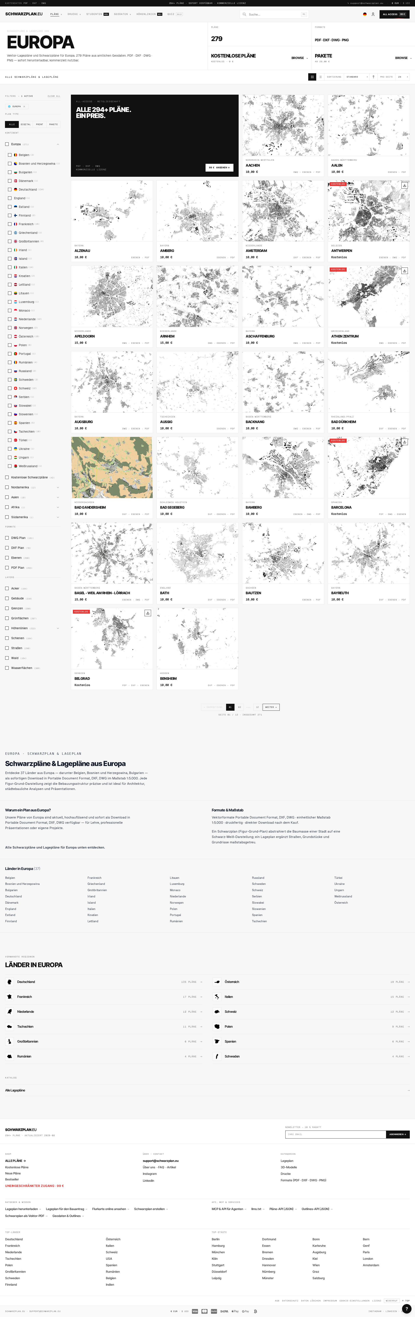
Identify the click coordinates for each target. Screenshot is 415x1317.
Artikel (171, 1167)
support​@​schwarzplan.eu (366, 3)
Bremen (267, 1252)
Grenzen (21, 608)
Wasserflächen (25, 668)
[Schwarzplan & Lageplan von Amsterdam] (283, 221)
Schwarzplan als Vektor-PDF (26, 1216)
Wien (316, 1265)
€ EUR (395, 3)
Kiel (315, 1258)
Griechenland (30, 232)
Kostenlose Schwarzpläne (33, 477)
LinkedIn (148, 1180)
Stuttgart (218, 1265)
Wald (19, 658)
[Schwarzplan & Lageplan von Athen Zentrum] (369, 306)
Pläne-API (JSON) (283, 1209)
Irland (25, 250)
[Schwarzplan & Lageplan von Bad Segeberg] (197, 478)
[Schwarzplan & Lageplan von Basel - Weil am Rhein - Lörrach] (112, 563)
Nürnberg (268, 1271)
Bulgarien (28, 172)
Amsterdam (371, 1265)
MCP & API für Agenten (229, 1209)
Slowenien (28, 414)
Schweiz (28, 388)
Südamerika (22, 517)
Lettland (27, 284)
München (218, 1252)
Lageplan (287, 1161)
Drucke (286, 1173)
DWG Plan (22, 538)
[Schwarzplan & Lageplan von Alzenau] (112, 221)
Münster (268, 1278)
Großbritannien (31, 241)
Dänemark (28, 181)
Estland (26, 207)
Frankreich (29, 224)
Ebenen (20, 557)
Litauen (26, 293)
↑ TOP (406, 1300)
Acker (19, 588)
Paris (366, 1252)
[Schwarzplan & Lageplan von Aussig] (197, 392)
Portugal (27, 353)
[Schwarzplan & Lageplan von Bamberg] (283, 478)
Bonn (316, 1239)
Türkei (25, 440)
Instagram (150, 1173)
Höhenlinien (23, 628)
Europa (20, 144)
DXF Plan (21, 547)
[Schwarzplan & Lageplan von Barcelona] (369, 478)
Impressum (330, 1300)
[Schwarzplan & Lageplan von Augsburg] (112, 392)
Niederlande (30, 319)
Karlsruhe (319, 1245)
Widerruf (392, 1300)
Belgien (26, 155)
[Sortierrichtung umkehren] (374, 77)
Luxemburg (29, 302)
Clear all (54, 96)
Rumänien (28, 362)
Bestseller (12, 1179)
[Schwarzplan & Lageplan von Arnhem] (197, 306)
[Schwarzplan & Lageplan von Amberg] (197, 221)
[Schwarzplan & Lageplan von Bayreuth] (369, 563)
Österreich (29, 336)
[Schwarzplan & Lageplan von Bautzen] (283, 563)
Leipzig (216, 1278)
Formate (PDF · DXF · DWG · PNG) (303, 1180)
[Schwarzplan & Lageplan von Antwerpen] (369, 221)
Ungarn (26, 457)
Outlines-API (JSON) (317, 1209)
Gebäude (21, 598)
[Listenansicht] (320, 77)
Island (25, 258)
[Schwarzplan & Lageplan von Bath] (197, 563)
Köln (215, 1258)
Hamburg (218, 1245)
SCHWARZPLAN (24, 14)
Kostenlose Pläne (17, 1167)
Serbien (26, 397)
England (22, 198)
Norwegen (28, 328)
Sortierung (334, 76)
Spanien (27, 423)
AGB (277, 1300)
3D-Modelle (289, 1167)
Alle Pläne (15, 1161)
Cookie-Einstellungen (355, 1300)
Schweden (28, 379)
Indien (110, 1284)
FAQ (161, 1167)
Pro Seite (386, 76)
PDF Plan (21, 567)
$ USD (406, 3)
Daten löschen (311, 1300)
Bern (366, 1239)
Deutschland (31, 189)
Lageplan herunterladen (23, 1209)
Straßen (20, 648)
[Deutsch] (365, 14)
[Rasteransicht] (312, 77)
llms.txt (257, 1209)
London (368, 1258)
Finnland (27, 215)
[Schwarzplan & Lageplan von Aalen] (369, 136)
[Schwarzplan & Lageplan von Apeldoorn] (112, 306)
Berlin (216, 1239)
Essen (266, 1245)
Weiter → (271, 707)
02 (239, 707)
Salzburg (319, 1278)
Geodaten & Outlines (68, 1216)
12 (257, 707)
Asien (18, 497)
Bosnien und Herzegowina (39, 163)
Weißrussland (30, 466)
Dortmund (269, 1239)
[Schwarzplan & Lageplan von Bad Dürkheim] (369, 392)
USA (109, 1258)
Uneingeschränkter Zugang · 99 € (34, 1186)
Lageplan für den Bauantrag (66, 1209)
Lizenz (376, 1300)
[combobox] (273, 14)
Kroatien (27, 276)
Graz (316, 1271)
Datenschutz (290, 1300)
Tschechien (30, 431)
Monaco (27, 310)
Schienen (21, 638)
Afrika (18, 507)
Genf (366, 1245)
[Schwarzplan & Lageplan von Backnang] (283, 392)
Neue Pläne (13, 1173)
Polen (25, 345)
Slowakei (27, 405)
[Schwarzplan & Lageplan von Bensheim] (197, 649)
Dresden (268, 1258)
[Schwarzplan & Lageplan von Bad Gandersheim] (112, 478)
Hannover (269, 1265)
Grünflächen (24, 618)
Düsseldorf (219, 1271)
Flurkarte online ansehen (110, 1209)
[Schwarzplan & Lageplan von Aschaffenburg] (283, 306)
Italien (26, 267)
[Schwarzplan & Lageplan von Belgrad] (112, 649)
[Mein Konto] (373, 14)
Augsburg (319, 1252)
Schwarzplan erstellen (151, 1209)
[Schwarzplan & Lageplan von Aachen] (283, 136)
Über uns (149, 1167)
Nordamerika (23, 487)
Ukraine (26, 449)
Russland (27, 371)
